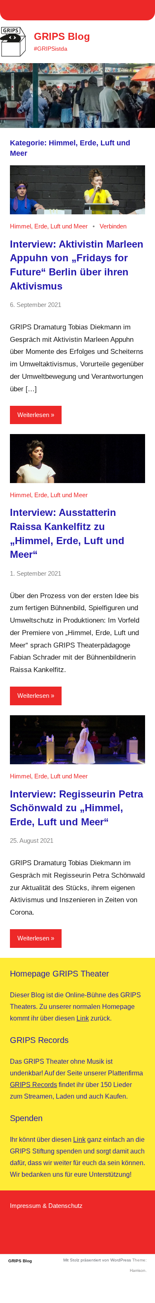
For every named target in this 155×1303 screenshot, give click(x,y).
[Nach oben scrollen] (138, 1286)
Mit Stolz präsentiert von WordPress (97, 1260)
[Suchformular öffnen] (117, 41)
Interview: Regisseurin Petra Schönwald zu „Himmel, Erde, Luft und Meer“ (76, 807)
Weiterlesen (33, 414)
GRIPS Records (33, 1084)
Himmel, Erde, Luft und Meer (49, 226)
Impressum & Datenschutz (46, 1205)
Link (82, 1018)
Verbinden (113, 226)
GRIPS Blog (62, 36)
